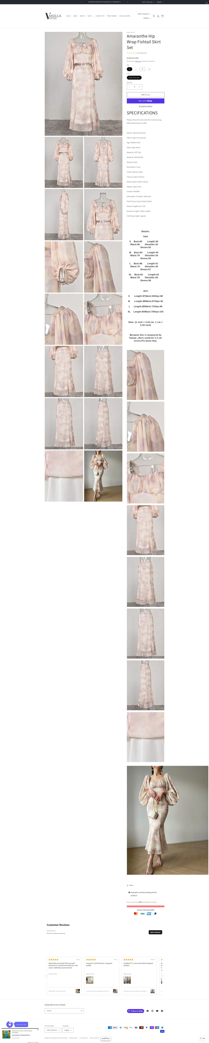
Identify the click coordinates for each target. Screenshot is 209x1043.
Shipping (138, 61)
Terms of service (94, 1038)
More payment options (145, 106)
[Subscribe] (81, 1010)
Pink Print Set (134, 78)
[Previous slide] (47, 976)
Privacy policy (84, 1038)
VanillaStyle (52, 1038)
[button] (90, 16)
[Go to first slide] (162, 976)
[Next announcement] (127, 2)
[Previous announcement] (81, 2)
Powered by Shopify (62, 1038)
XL (151, 69)
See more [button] (146, 970)
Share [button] (131, 885)
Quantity (129, 82)
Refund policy (73, 1038)
